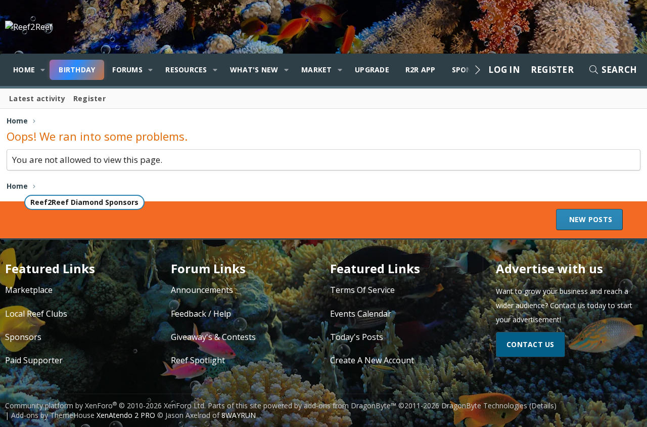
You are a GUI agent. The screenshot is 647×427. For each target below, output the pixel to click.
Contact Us (530, 344)
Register (89, 98)
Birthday (77, 69)
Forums (127, 69)
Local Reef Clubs (36, 313)
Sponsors (23, 337)
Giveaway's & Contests (213, 337)
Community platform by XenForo (105, 405)
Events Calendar (360, 313)
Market (316, 69)
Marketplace (29, 289)
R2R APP (420, 69)
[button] (43, 70)
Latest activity (37, 98)
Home (24, 69)
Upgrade (372, 69)
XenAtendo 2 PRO (126, 415)
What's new (254, 69)
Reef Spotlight (198, 360)
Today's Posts (356, 337)
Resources (186, 69)
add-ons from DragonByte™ (350, 405)
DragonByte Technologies (484, 405)
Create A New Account (372, 360)
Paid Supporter (34, 360)
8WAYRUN (238, 415)
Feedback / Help (201, 313)
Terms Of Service (362, 289)
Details (542, 405)
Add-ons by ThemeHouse (53, 415)
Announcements (202, 289)
